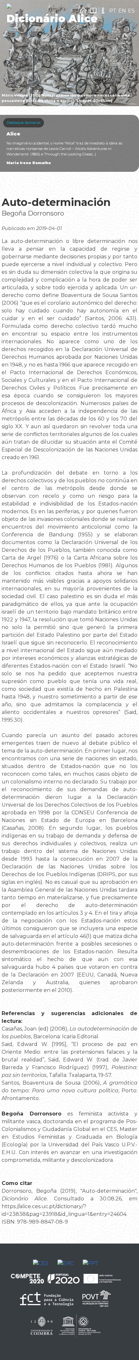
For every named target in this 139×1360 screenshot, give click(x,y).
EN (122, 11)
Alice (13, 134)
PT (112, 11)
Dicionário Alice (52, 18)
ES (131, 11)
